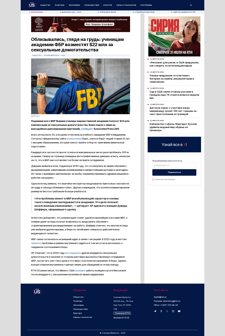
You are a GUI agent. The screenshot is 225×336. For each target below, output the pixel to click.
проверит (80, 270)
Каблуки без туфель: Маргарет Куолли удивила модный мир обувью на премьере (173, 127)
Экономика (74, 5)
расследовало (73, 253)
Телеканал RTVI (122, 313)
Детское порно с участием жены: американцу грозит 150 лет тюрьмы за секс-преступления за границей (173, 110)
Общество (45, 5)
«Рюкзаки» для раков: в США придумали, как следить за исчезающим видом (174, 64)
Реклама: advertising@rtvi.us (167, 301)
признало (36, 243)
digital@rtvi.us (160, 297)
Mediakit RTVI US (121, 318)
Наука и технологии (126, 5)
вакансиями (75, 138)
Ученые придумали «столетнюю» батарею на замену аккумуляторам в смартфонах (172, 78)
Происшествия (91, 5)
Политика (60, 5)
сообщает (87, 128)
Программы (146, 5)
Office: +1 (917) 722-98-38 (166, 305)
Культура (107, 5)
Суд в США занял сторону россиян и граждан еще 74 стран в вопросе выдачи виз (174, 94)
